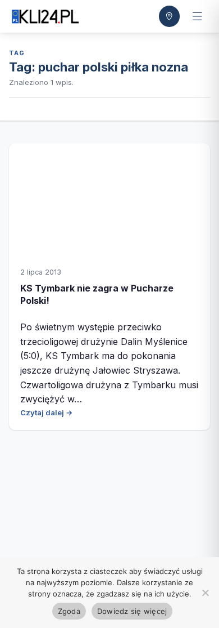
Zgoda (69, 611)
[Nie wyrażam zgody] (205, 592)
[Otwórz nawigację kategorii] (197, 16)
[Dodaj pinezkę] (169, 16)
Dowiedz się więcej (132, 611)
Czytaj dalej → (46, 412)
